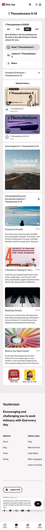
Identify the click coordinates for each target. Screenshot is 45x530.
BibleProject (14, 111)
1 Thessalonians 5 (19, 109)
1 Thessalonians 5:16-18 (21, 136)
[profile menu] (38, 4)
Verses (12, 139)
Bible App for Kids (30, 382)
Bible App (14, 382)
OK (38, 504)
